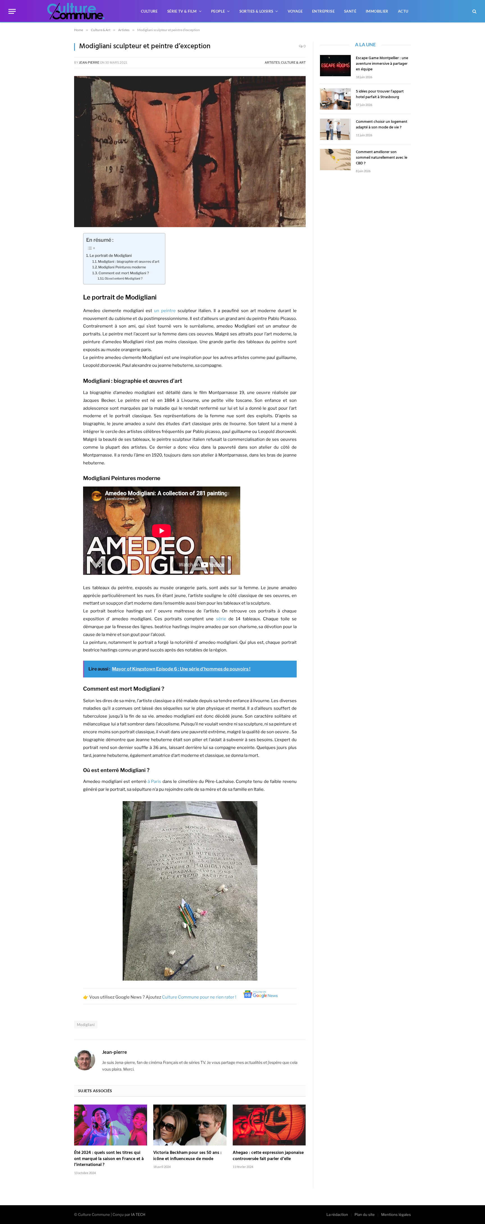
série (221, 618)
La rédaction (337, 1214)
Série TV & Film (182, 11)
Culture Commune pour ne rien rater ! (199, 997)
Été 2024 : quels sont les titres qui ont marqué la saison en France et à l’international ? (109, 1159)
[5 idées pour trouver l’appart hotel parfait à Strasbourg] (335, 99)
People (218, 11)
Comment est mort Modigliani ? (124, 273)
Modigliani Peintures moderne (122, 267)
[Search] (474, 11)
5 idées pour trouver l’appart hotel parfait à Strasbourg (380, 94)
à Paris (154, 781)
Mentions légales (396, 1214)
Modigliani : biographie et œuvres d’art (128, 261)
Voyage (295, 11)
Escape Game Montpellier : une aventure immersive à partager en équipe (382, 64)
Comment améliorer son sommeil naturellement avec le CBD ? (381, 157)
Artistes (272, 62)
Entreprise (323, 11)
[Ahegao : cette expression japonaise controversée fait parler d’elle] (269, 1125)
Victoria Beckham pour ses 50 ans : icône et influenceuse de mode (187, 1156)
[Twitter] (54, 254)
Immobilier (377, 11)
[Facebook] (54, 240)
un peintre (165, 310)
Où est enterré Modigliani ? (124, 278)
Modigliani (86, 1024)
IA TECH (138, 1214)
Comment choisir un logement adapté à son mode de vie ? (381, 124)
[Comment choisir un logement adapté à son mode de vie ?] (335, 129)
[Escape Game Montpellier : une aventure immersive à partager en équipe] (335, 65)
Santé (350, 11)
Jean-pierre (89, 62)
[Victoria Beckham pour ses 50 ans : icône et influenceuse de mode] (189, 1125)
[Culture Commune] (76, 11)
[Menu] (12, 11)
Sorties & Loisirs (256, 11)
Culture (149, 11)
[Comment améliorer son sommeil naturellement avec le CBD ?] (335, 159)
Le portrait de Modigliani (111, 255)
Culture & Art (293, 62)
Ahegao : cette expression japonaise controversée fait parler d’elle (268, 1156)
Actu (403, 11)
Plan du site (364, 1214)
